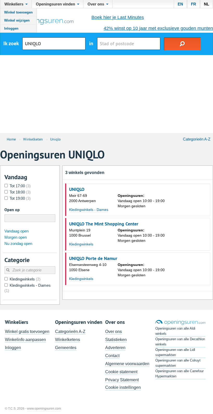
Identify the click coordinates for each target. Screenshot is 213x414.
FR (193, 4)
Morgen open (15, 237)
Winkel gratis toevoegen (27, 331)
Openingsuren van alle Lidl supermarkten (175, 352)
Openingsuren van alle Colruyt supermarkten (178, 363)
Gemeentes (65, 347)
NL (206, 4)
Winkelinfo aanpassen (25, 339)
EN (180, 4)
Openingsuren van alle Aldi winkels (175, 331)
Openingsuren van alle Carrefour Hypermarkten (179, 373)
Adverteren (115, 347)
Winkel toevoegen (18, 12)
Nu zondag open (18, 243)
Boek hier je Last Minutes (117, 17)
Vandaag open (16, 231)
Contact (112, 355)
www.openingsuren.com (44, 408)
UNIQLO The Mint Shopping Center (103, 224)
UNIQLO (76, 189)
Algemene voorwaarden (127, 364)
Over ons (113, 331)
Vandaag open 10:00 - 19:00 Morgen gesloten (141, 200)
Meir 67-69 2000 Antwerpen (82, 198)
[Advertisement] (106, 94)
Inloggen (11, 28)
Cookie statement (121, 372)
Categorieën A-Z (196, 139)
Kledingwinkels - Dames (88, 210)
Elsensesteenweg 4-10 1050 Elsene (87, 267)
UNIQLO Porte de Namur (93, 258)
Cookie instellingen (123, 387)
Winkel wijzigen (17, 20)
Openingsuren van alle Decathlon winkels (180, 341)
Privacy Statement (122, 380)
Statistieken (116, 339)
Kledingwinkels (81, 244)
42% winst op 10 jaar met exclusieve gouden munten (158, 28)
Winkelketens (67, 339)
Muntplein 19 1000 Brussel (80, 232)
